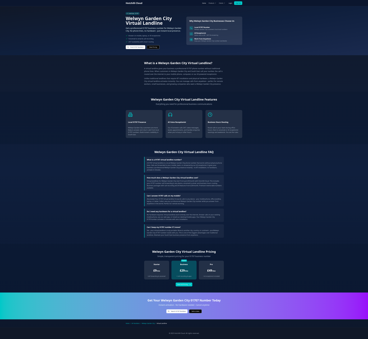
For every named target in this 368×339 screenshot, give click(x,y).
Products (211, 3)
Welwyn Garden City (148, 323)
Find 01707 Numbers (137, 47)
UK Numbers (135, 323)
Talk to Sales (195, 311)
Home (204, 3)
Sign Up (238, 3)
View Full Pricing (182, 284)
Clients (221, 3)
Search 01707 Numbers (178, 311)
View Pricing (153, 47)
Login (230, 3)
